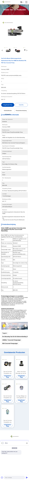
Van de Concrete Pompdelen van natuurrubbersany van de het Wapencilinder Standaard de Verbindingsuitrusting (7, 421)
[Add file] (2, 477)
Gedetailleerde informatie (8, 111)
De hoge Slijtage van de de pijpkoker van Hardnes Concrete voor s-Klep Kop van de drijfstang (21, 397)
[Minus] (27, 443)
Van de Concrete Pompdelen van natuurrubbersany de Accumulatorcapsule (7, 397)
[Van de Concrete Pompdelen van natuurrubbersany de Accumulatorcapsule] (7, 387)
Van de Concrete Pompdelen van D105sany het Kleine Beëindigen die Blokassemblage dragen (7, 372)
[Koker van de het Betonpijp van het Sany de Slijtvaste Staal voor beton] (21, 363)
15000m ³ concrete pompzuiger (11, 340)
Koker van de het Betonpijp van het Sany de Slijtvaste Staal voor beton (21, 372)
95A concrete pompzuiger (10, 343)
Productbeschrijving (21, 110)
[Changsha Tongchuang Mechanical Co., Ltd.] (6, 2)
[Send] (27, 477)
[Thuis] (14, 438)
